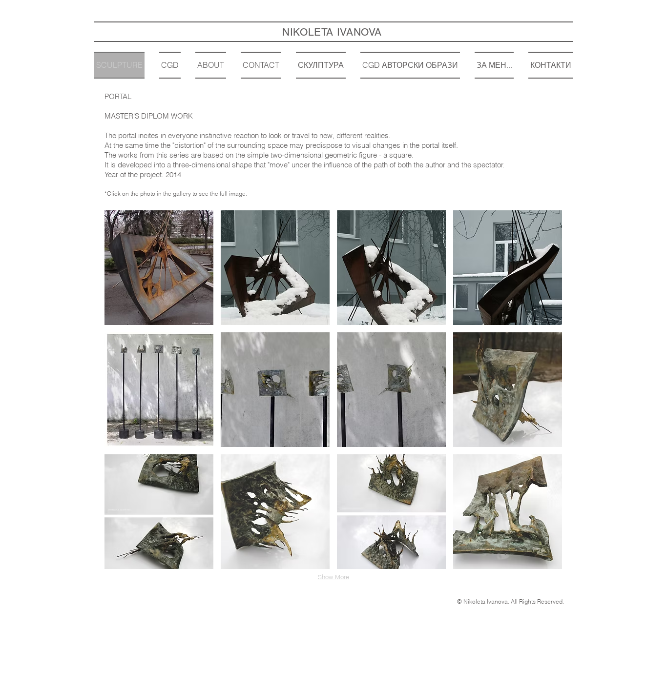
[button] (158, 267)
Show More (333, 577)
